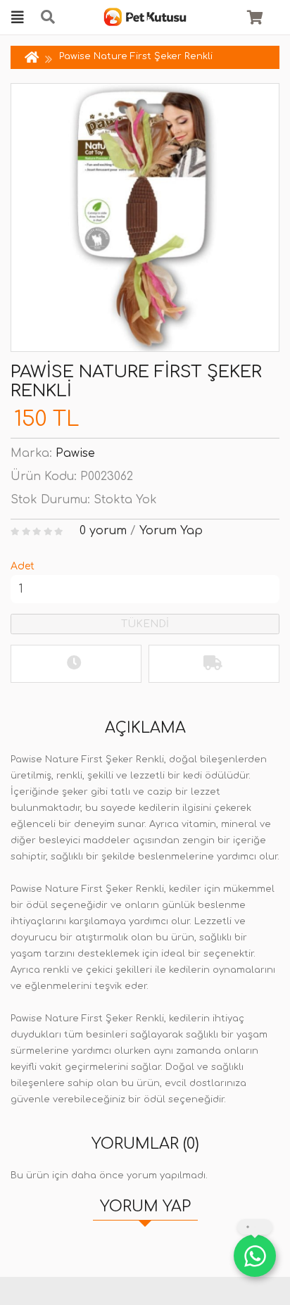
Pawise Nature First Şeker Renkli (136, 56)
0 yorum (103, 530)
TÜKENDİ (145, 624)
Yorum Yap (171, 530)
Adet (22, 566)
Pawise (75, 453)
